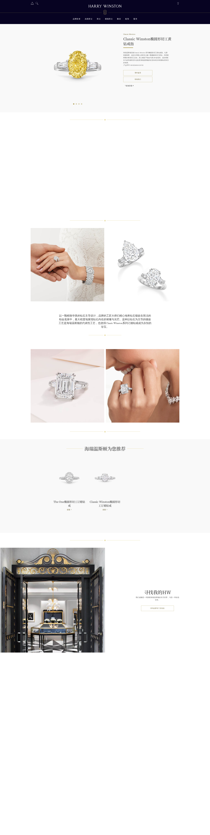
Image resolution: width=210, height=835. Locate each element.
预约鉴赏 (138, 73)
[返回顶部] (206, 831)
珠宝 (99, 19)
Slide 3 (81, 104)
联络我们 (138, 79)
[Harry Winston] (105, 6)
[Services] (32, 4)
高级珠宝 (88, 19)
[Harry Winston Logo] (105, 12)
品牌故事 (76, 19)
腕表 (119, 19)
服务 (135, 19)
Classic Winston (129, 34)
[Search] (37, 4)
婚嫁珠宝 (109, 19)
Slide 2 (79, 104)
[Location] (178, 3)
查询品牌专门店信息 (157, 608)
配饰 (127, 19)
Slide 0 (73, 104)
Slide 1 (76, 104)
